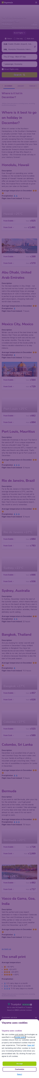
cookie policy (20, 1037)
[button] (19, 1074)
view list (31, 1045)
